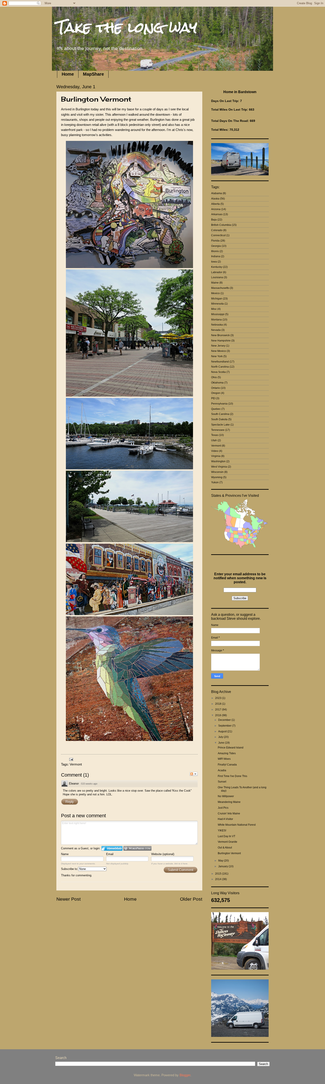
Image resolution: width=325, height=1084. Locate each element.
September (225, 725)
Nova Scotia (218, 372)
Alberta (215, 203)
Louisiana (217, 277)
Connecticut (218, 235)
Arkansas (216, 214)
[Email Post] (70, 759)
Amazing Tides (227, 753)
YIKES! (222, 830)
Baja (214, 219)
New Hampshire (221, 340)
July (221, 737)
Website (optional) (162, 854)
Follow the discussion (194, 774)
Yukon (215, 482)
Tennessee (217, 430)
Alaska (215, 198)
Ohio (214, 377)
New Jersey (218, 345)
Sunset (222, 781)
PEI (213, 398)
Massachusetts (220, 288)
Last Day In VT (226, 836)
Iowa (214, 261)
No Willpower (226, 796)
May (221, 860)
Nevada (216, 330)
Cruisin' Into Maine (229, 813)
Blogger (185, 1075)
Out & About (225, 847)
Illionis (215, 251)
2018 (218, 703)
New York (217, 356)
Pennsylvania (219, 403)
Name (65, 854)
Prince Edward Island (230, 747)
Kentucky (216, 267)
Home (68, 74)
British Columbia (221, 224)
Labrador (216, 272)
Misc (214, 309)
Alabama (216, 193)
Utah (214, 440)
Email (109, 854)
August (222, 731)
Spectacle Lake (220, 424)
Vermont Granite (227, 841)
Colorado (216, 230)
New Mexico (218, 351)
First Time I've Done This (232, 776)
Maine (215, 282)
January (223, 866)
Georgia (216, 245)
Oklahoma (217, 382)
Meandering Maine (229, 802)
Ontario (215, 387)
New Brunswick (220, 335)
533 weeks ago (89, 783)
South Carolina (220, 414)
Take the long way (126, 27)
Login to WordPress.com (137, 848)
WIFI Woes (224, 758)
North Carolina (220, 366)
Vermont (76, 764)
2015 (218, 873)
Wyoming (216, 477)
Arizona (215, 209)
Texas (214, 435)
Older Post (191, 899)
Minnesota (217, 303)
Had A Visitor (225, 819)
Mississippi (217, 314)
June (221, 742)
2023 (218, 698)
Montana (216, 319)
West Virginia (219, 466)
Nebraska (217, 324)
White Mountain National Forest (237, 824)
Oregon (215, 393)
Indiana (215, 256)
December (224, 719)
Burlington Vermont (229, 853)
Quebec (216, 409)
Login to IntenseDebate (111, 848)
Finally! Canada (227, 764)
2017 (218, 709)
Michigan (216, 298)
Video (214, 451)
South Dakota (219, 419)
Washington (218, 461)
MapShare (93, 74)
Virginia (215, 456)
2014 (218, 879)
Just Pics (223, 807)
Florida (215, 240)
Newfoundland (220, 361)
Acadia (222, 770)
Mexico (215, 293)
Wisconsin (217, 472)
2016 (218, 715)
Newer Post (68, 899)
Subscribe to (69, 869)
